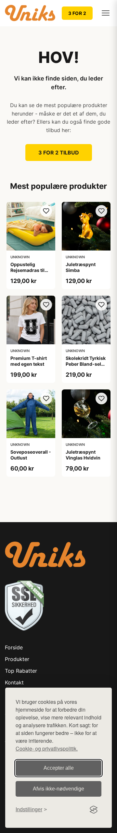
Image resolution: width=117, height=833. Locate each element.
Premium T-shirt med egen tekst (28, 361)
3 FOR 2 (77, 13)
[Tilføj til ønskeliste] (46, 211)
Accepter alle (59, 768)
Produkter (17, 659)
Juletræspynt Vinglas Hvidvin (83, 454)
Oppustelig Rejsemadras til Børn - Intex (27, 270)
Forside (14, 647)
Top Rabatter (21, 671)
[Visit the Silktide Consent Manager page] (93, 809)
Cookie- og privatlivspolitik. (47, 748)
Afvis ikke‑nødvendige (58, 788)
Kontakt (14, 682)
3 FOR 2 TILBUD (58, 152)
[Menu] (105, 12)
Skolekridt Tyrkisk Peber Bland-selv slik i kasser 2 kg (86, 364)
